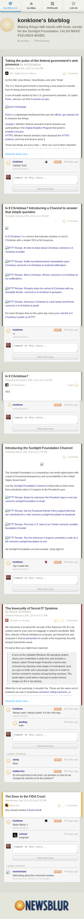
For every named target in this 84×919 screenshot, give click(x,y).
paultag (23, 722)
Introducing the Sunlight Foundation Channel (38, 448)
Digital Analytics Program (38, 128)
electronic (44, 692)
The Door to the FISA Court (25, 796)
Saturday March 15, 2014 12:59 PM (26, 452)
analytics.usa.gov (14, 131)
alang (16, 759)
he (24, 638)
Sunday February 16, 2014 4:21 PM (26, 615)
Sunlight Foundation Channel (29, 485)
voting (53, 692)
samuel (23, 834)
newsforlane (19, 871)
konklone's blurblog (44, 20)
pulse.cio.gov (42, 99)
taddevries (19, 771)
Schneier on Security (20, 620)
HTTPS (9, 135)
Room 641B (35, 810)
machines (62, 692)
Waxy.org (14, 805)
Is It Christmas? (16, 376)
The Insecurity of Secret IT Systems (31, 608)
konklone (18, 162)
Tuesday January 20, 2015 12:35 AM (27, 216)
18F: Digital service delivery (23, 73)
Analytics (10, 124)
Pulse (8, 99)
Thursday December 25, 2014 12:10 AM (28, 380)
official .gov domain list (67, 114)
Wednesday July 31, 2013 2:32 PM (25, 800)
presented (31, 638)
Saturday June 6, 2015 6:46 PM (24, 68)
